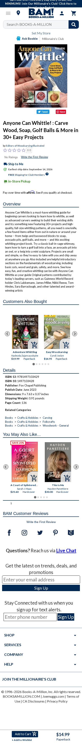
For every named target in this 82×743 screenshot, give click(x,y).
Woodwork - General (56, 425)
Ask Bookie (30, 38)
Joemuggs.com (53, 696)
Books (9, 417)
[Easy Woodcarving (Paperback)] (57, 332)
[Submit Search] (74, 24)
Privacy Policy (57, 701)
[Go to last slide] (7, 333)
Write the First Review (34, 157)
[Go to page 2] (36, 364)
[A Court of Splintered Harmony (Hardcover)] (25, 462)
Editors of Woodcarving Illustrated (25, 145)
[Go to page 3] (39, 364)
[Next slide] (74, 333)
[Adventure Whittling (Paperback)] (25, 332)
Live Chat (66, 550)
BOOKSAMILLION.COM (21, 696)
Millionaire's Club (53, 39)
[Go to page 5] (45, 364)
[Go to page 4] (42, 364)
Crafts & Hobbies (27, 417)
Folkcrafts (49, 421)
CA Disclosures (33, 701)
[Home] (41, 13)
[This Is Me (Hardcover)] (58, 462)
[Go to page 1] (33, 364)
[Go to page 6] (48, 364)
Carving (47, 417)
